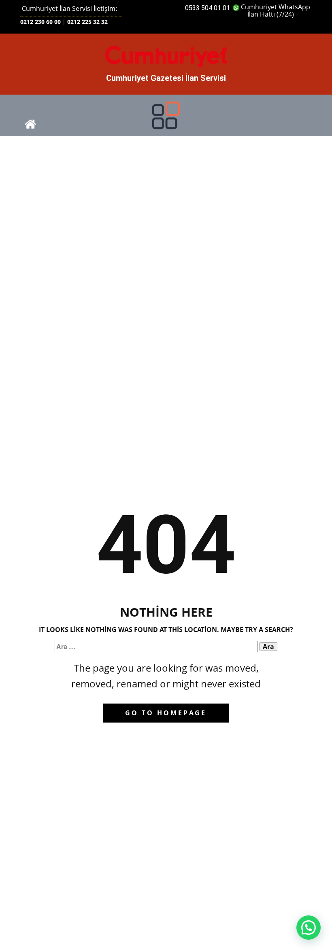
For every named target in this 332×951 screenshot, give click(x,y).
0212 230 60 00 (40, 21)
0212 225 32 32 (87, 21)
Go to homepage (165, 712)
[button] (308, 927)
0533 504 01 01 (207, 8)
